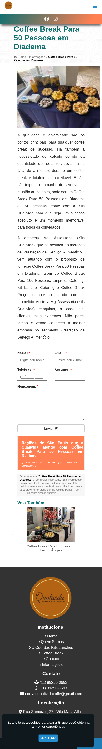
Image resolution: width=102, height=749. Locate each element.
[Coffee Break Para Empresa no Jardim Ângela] (51, 524)
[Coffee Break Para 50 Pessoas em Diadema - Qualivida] (8, 5)
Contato (52, 659)
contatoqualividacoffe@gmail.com (53, 694)
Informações (52, 664)
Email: (61, 353)
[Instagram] (56, 19)
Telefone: (26, 369)
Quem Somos (52, 642)
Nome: (23, 353)
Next (76, 533)
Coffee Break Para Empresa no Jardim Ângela (51, 548)
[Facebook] (46, 19)
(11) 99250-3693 (53, 682)
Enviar (49, 428)
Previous (13, 533)
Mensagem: (27, 386)
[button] (95, 8)
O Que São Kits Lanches (52, 647)
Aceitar (48, 738)
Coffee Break (52, 653)
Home (52, 636)
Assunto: (63, 369)
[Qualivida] (51, 597)
